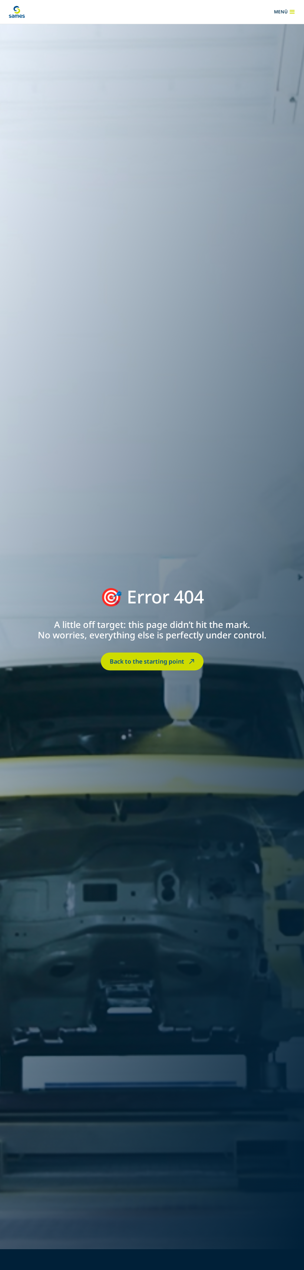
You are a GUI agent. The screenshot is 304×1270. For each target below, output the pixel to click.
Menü (284, 12)
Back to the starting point (147, 661)
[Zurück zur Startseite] (17, 12)
